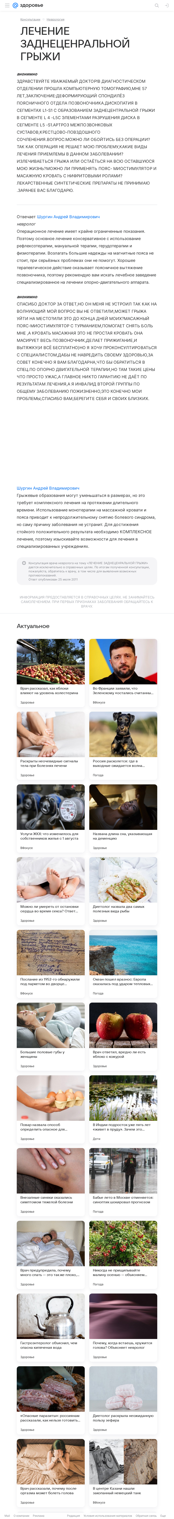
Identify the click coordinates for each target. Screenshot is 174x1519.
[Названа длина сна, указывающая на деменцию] (123, 818)
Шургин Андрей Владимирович (68, 216)
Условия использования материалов (108, 1515)
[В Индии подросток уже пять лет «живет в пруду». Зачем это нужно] (123, 1109)
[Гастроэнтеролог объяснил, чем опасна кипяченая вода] (51, 1328)
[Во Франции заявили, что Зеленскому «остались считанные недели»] (123, 673)
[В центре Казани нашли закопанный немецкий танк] (123, 1473)
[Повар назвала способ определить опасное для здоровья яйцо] (51, 1109)
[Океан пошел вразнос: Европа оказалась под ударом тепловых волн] (123, 964)
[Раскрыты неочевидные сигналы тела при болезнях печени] (51, 746)
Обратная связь (146, 1515)
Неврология (55, 19)
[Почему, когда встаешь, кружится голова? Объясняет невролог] (123, 1328)
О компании (21, 1515)
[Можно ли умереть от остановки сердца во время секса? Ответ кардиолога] (51, 891)
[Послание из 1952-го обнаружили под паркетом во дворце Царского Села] (51, 964)
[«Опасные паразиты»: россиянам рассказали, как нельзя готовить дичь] (51, 1400)
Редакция (73, 1515)
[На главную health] (30, 5)
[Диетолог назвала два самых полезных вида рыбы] (123, 891)
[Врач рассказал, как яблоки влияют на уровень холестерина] (51, 673)
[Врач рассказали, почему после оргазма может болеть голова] (51, 1473)
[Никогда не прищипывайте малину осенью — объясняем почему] (123, 1255)
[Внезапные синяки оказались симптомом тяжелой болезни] (51, 1182)
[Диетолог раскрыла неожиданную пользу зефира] (123, 1400)
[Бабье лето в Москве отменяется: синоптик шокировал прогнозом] (123, 1182)
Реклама (38, 1515)
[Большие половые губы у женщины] (51, 1037)
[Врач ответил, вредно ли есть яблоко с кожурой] (123, 1037)
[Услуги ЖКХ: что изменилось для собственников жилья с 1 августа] (51, 818)
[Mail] (15, 5)
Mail (7, 1515)
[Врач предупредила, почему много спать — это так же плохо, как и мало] (51, 1255)
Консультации (30, 19)
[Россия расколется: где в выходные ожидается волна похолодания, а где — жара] (123, 746)
